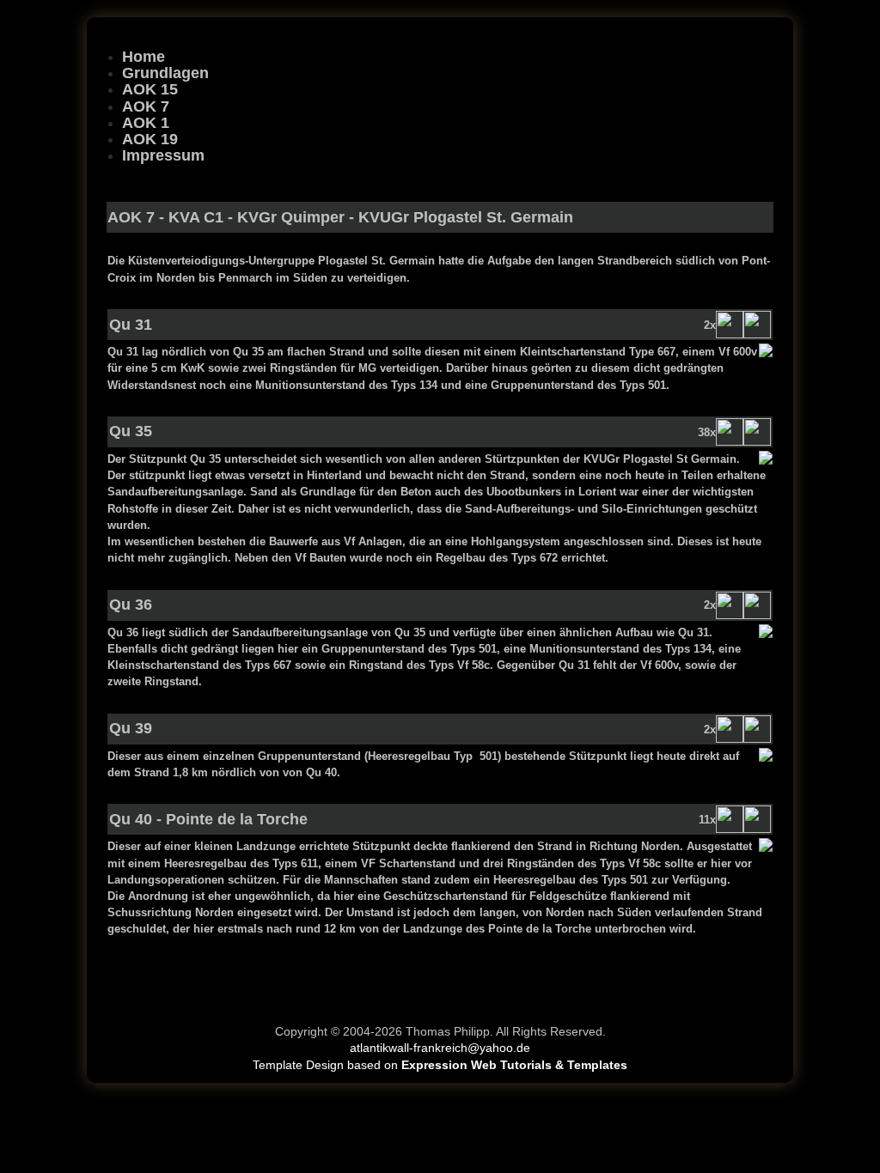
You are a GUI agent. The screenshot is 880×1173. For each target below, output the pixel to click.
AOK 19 (150, 139)
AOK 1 (145, 122)
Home (143, 56)
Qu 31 (130, 324)
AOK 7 (145, 106)
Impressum (163, 155)
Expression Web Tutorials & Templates (514, 1065)
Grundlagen (165, 73)
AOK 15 (150, 89)
